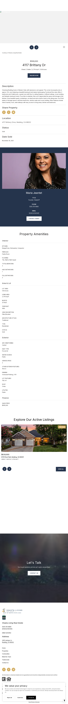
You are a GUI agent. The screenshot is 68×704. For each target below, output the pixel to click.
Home (4, 648)
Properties (5, 651)
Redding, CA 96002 (8, 642)
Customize (20, 697)
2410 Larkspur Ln (7, 640)
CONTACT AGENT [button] (34, 218)
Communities (5, 654)
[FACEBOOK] (8, 669)
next (36, 47)
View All (61, 469)
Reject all (9, 697)
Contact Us (5, 662)
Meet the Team (6, 656)
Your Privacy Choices (34, 702)
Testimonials (5, 660)
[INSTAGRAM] (4, 669)
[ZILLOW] (13, 669)
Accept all (31, 697)
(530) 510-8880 (34, 206)
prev (32, 47)
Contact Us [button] (34, 573)
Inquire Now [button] (34, 75)
